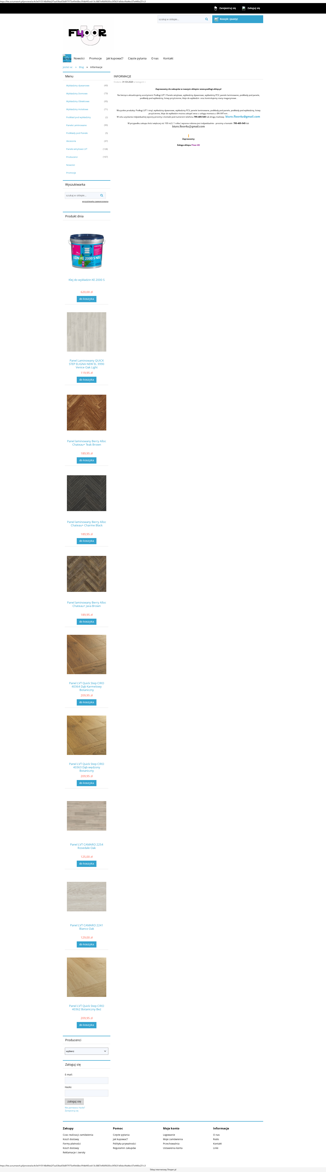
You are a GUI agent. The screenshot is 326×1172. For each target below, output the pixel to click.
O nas (216, 1134)
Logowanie (169, 1134)
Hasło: (68, 1087)
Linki (215, 1148)
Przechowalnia (171, 1143)
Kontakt (217, 1143)
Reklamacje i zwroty (74, 1152)
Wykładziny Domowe (76, 93)
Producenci (72, 156)
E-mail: (69, 1074)
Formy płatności (72, 1143)
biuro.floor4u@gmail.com (242, 116)
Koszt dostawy (71, 1139)
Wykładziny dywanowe (77, 85)
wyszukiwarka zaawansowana (95, 201)
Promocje (71, 172)
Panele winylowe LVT (76, 149)
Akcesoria (71, 141)
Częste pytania (121, 1134)
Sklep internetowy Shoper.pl (163, 1169)
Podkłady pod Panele (77, 133)
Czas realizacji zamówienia (78, 1134)
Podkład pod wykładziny (78, 117)
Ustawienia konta (173, 1148)
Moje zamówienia (173, 1139)
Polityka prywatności (124, 1143)
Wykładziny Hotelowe (77, 109)
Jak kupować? (120, 1139)
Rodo (216, 1139)
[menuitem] (79, 58)
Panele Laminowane (76, 125)
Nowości (70, 164)
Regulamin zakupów (124, 1148)
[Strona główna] (88, 34)
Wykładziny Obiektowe (77, 101)
